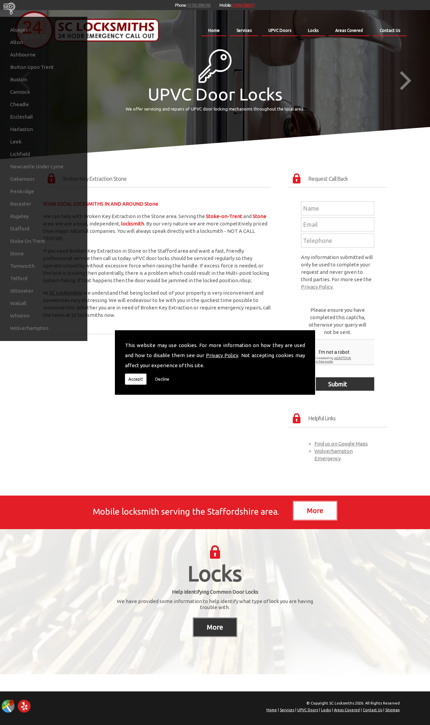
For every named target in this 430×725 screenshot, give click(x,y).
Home (214, 30)
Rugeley (19, 216)
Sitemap (392, 710)
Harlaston (21, 129)
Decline (162, 379)
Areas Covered (349, 30)
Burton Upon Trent (32, 67)
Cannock (20, 92)
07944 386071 (243, 5)
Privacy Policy (222, 355)
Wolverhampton (29, 328)
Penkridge (22, 191)
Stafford (19, 228)
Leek (16, 141)
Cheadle (19, 104)
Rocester (20, 204)
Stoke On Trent (27, 241)
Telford (18, 278)
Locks (313, 30)
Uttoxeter (21, 291)
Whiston (20, 315)
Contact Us (390, 30)
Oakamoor (22, 179)
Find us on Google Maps (341, 443)
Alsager (19, 30)
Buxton (18, 79)
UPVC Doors (279, 30)
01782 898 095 (199, 5)
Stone (17, 253)
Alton (16, 42)
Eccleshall (21, 117)
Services (244, 30)
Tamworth (22, 266)
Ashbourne (23, 54)
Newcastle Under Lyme (36, 166)
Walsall (18, 303)
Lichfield (20, 154)
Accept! (135, 379)
